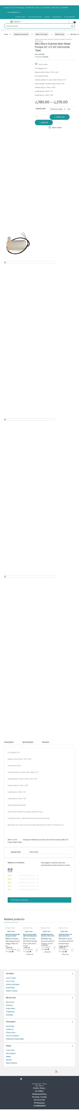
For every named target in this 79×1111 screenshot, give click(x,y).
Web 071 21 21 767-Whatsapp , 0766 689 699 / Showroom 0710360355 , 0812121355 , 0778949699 (36, 7)
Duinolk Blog (10, 987)
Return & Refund (11, 1063)
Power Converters (10, 928)
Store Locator (21, 17)
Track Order (10, 1050)
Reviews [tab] (45, 742)
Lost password (70, 17)
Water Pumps (59, 34)
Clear (68, 109)
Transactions (10, 1012)
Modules (8, 928)
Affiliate (8, 1056)
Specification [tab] (27, 742)
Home (6, 34)
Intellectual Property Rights (15, 1039)
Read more (18, 950)
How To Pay (10, 981)
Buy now (45, 122)
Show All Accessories (54, 39)
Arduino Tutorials (11, 991)
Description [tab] (9, 742)
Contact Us (9, 1029)
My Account (57, 17)
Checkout (9, 1005)
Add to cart (60, 117)
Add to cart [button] (36, 950)
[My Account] (69, 21)
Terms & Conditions (12, 1036)
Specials (9, 1060)
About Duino (10, 1026)
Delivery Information (12, 984)
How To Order (11, 978)
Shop (47, 17)
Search (72, 26)
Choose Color (41, 108)
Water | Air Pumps (42, 34)
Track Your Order (35, 17)
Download (9, 1015)
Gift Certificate (11, 1053)
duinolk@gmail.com (14, 12)
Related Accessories (21, 34)
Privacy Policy (10, 1032)
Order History (10, 1008)
